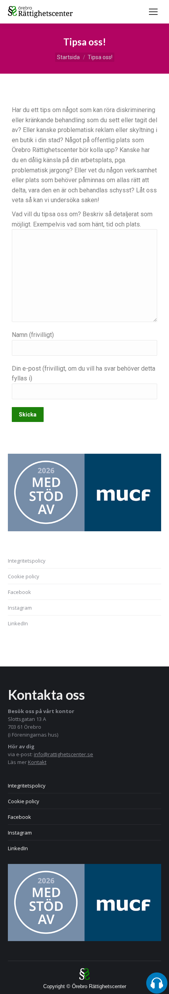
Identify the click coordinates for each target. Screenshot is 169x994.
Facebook (19, 592)
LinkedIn (18, 623)
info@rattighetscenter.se (63, 754)
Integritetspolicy (27, 560)
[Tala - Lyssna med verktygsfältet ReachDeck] (156, 983)
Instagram (20, 607)
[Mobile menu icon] (153, 12)
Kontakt (37, 762)
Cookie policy (23, 576)
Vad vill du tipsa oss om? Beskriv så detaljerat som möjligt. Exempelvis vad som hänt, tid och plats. (82, 219)
